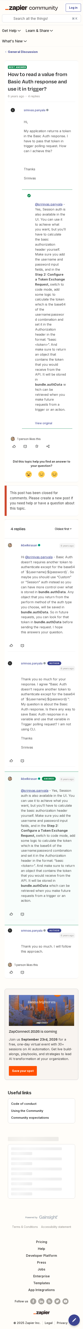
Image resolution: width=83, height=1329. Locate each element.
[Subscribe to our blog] (49, 1301)
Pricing (41, 1242)
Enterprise (41, 1276)
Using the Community (27, 1111)
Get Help (9, 30)
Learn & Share (37, 30)
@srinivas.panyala (48, 204)
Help (41, 1249)
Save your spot (23, 1070)
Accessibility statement (56, 1226)
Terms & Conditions (25, 1226)
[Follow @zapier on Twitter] (57, 1301)
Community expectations (30, 1118)
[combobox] (41, 18)
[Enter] (6, 18)
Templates (41, 1283)
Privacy (62, 1323)
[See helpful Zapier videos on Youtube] (65, 1301)
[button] (73, 8)
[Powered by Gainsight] (41, 1218)
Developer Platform (41, 1256)
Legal (49, 1323)
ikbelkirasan (29, 545)
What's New (12, 41)
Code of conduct (23, 1104)
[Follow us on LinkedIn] (41, 1301)
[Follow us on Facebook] (33, 1301)
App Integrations (41, 1290)
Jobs (41, 1269)
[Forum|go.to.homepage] (32, 7)
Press (41, 1262)
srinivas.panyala (34, 110)
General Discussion (23, 52)
